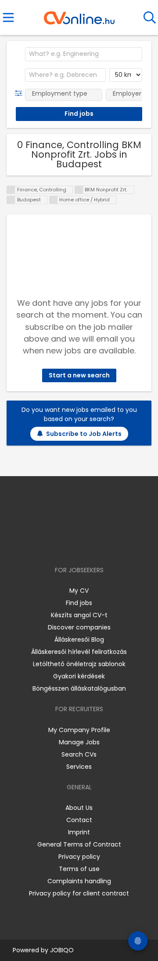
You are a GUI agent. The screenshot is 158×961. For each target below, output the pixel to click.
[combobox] (83, 54)
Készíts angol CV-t (79, 615)
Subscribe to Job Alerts (84, 433)
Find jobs (79, 602)
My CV (79, 590)
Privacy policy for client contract (79, 893)
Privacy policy (79, 856)
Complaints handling (79, 881)
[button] (20, 93)
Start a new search (79, 375)
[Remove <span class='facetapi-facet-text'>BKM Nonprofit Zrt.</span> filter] (79, 190)
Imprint (79, 832)
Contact (79, 820)
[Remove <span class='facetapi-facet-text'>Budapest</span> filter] (11, 200)
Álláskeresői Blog (79, 639)
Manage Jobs (79, 742)
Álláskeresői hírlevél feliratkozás (79, 651)
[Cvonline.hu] (79, 14)
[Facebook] (59, 544)
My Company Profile (79, 730)
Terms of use (79, 868)
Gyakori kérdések (79, 676)
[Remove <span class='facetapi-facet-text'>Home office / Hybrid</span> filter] (53, 200)
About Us (79, 807)
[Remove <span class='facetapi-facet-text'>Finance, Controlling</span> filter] (11, 190)
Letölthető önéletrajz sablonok (79, 664)
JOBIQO (62, 950)
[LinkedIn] (88, 544)
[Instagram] (73, 544)
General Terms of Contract (79, 844)
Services (79, 766)
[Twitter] (101, 544)
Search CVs (79, 754)
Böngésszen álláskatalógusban (79, 688)
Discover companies (79, 627)
